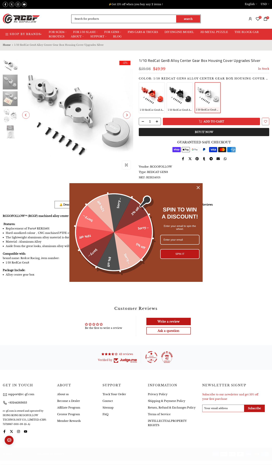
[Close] (198, 187)
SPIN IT (179, 253)
